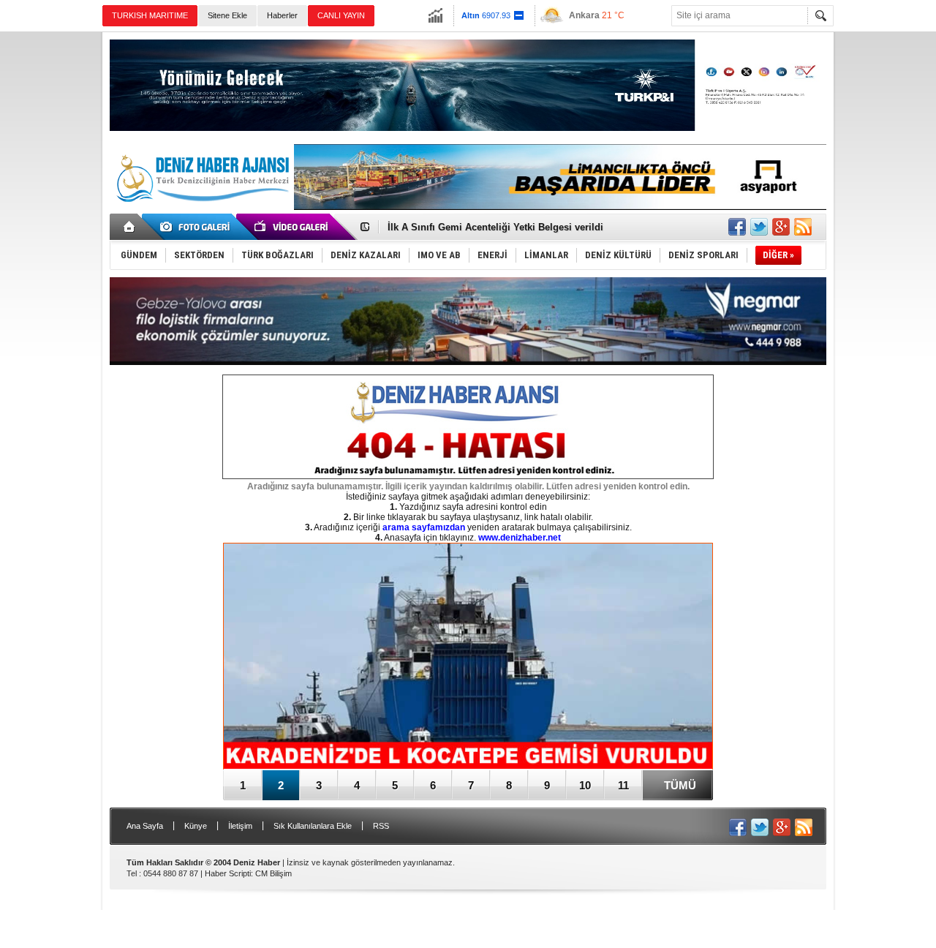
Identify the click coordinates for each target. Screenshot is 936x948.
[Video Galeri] (292, 227)
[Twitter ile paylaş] (759, 227)
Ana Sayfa (145, 825)
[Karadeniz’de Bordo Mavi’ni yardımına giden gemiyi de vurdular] (468, 657)
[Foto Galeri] (197, 227)
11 (623, 785)
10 (585, 785)
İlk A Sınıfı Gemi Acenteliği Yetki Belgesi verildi (495, 227)
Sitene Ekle (227, 15)
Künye (195, 825)
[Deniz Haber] (201, 211)
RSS (381, 825)
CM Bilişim (273, 873)
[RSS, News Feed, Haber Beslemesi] (803, 227)
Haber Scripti (228, 873)
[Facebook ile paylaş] (737, 227)
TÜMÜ (680, 785)
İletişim (240, 825)
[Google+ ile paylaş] (781, 227)
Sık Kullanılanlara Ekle (312, 825)
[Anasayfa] (130, 227)
